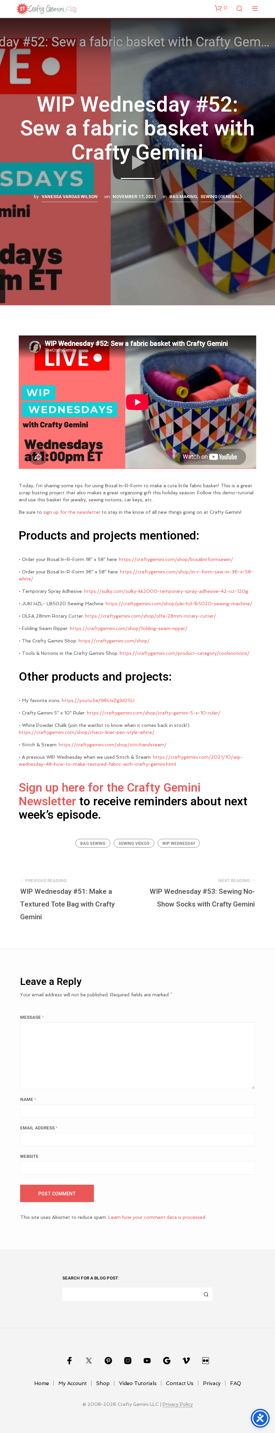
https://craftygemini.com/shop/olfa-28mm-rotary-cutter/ (150, 616)
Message (32, 1017)
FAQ (235, 1383)
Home (41, 1383)
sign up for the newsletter (71, 512)
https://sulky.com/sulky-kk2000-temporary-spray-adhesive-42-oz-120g (166, 591)
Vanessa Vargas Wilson (70, 197)
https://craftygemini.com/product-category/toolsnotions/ (185, 653)
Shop (103, 1383)
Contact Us (180, 1383)
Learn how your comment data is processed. (157, 1217)
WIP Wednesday (178, 843)
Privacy (212, 1383)
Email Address (39, 1128)
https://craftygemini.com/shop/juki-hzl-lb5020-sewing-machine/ (179, 603)
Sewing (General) (221, 197)
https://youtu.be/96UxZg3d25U (98, 700)
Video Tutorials (138, 1383)
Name (28, 1099)
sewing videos (134, 843)
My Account (72, 1383)
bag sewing (93, 843)
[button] (221, 8)
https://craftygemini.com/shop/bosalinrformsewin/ (176, 559)
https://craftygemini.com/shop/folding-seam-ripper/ (128, 628)
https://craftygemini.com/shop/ (114, 640)
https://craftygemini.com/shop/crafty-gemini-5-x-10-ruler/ (153, 712)
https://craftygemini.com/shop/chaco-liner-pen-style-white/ (86, 732)
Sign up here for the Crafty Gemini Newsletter (110, 794)
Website (29, 1156)
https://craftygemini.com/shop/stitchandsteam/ (113, 744)
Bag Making (183, 197)
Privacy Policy (178, 1404)
